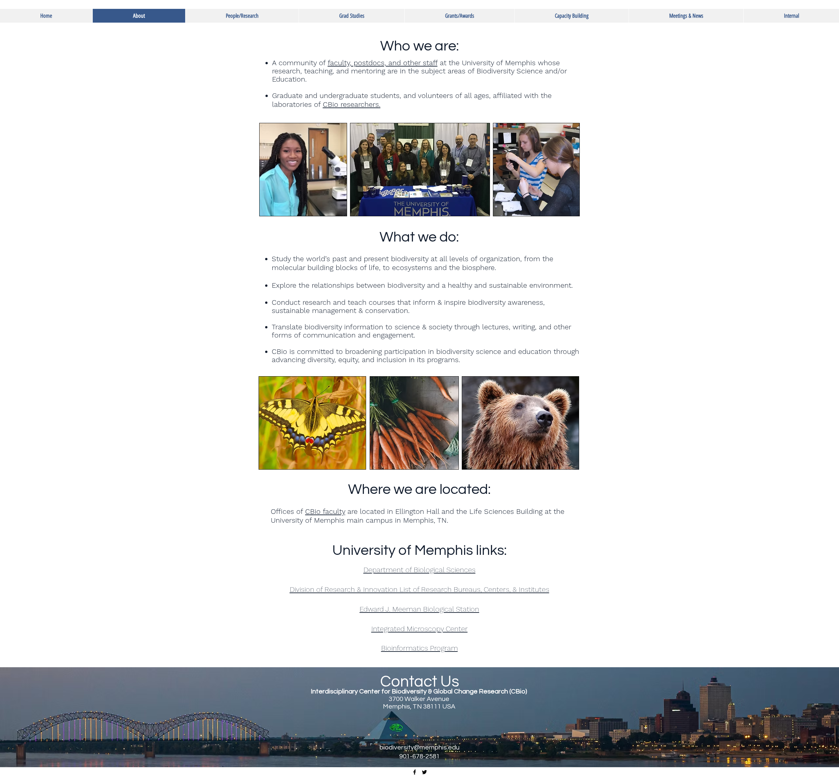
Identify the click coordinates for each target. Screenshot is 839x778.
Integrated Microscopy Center (419, 629)
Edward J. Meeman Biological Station (419, 609)
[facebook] (414, 772)
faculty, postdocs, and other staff (383, 63)
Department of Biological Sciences (419, 570)
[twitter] (424, 772)
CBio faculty (325, 511)
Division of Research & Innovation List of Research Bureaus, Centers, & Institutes (419, 589)
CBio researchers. (351, 104)
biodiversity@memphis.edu (419, 747)
